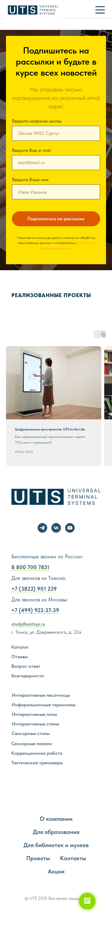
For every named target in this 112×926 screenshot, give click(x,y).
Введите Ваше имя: (30, 522)
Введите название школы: (37, 464)
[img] (100, 9)
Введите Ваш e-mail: (31, 493)
